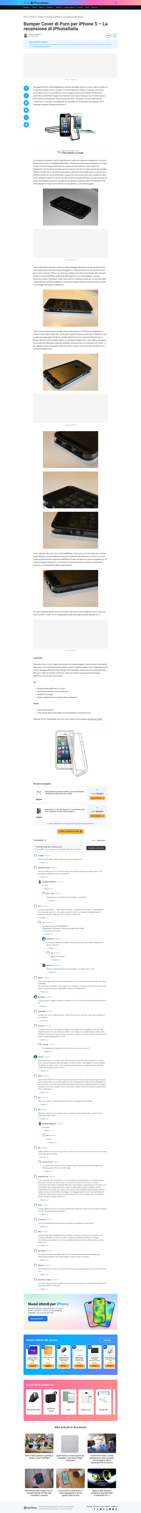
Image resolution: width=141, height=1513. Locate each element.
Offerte (94, 7)
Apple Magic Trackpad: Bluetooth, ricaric (94, 1359)
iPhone (26, 7)
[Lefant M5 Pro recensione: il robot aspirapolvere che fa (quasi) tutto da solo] (70, 1478)
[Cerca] (28, 2)
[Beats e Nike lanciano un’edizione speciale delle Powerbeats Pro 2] (102, 1478)
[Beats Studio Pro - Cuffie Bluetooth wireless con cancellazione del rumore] (110, 1350)
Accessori (32, 17)
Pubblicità (114, 1506)
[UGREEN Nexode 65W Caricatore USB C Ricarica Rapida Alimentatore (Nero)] (64, 1350)
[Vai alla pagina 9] (77, 1371)
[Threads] (107, 1509)
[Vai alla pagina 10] (79, 1371)
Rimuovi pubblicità (70, 79)
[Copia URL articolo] (26, 124)
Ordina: (94, 840)
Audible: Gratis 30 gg (48, 1358)
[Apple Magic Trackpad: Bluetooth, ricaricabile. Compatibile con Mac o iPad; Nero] (95, 1350)
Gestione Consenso (66, 1509)
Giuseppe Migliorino (34, 34)
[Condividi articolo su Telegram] (26, 110)
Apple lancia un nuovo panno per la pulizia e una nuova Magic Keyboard (70, 1457)
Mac (41, 7)
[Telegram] (110, 1509)
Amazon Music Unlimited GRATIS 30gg (32, 1359)
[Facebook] (94, 1509)
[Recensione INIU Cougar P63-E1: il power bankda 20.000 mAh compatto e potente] (39, 1478)
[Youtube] (100, 1509)
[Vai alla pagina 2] (65, 1371)
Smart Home (69, 7)
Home (26, 17)
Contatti (96, 1506)
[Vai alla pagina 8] (75, 1371)
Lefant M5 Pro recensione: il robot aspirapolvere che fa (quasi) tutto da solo (70, 1493)
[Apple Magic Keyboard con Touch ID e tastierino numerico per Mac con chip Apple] (79, 1350)
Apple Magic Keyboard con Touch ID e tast (79, 1359)
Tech (87, 7)
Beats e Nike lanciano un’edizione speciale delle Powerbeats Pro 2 (102, 1493)
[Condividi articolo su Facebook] (26, 88)
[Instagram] (104, 1509)
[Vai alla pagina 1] (62, 1371)
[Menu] (25, 2)
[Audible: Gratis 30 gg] (48, 1350)
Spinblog (49, 1507)
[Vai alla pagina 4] (68, 1371)
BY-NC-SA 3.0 (55, 1509)
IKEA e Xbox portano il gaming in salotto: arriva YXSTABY (39, 1456)
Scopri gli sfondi (36, 1319)
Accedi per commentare (96, 848)
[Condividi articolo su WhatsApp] (26, 117)
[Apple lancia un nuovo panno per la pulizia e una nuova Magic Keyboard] (70, 1443)
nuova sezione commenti (42, 46)
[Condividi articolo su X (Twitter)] (26, 95)
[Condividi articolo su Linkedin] (26, 103)
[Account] (116, 3)
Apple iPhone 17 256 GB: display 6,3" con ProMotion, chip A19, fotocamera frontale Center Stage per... (65, 810)
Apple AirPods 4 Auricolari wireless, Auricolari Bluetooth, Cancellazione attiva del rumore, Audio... (65, 793)
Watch (58, 7)
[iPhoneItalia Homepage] (39, 2)
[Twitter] (97, 1509)
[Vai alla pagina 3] (72, 1417)
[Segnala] (47, 862)
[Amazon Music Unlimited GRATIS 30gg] (33, 1350)
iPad (34, 7)
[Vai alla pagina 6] (72, 1371)
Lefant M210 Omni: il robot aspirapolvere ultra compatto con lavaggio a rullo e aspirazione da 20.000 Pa (101, 1459)
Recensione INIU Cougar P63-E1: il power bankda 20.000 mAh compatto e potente (39, 1493)
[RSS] (116, 1509)
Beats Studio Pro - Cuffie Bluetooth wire (110, 1359)
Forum (80, 7)
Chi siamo (89, 1506)
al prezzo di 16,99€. (95, 719)
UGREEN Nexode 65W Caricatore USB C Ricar (64, 1359)
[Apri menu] (50, 3)
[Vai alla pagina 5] (70, 1371)
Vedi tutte (107, 1340)
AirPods (49, 7)
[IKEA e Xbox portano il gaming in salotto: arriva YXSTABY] (39, 1443)
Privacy (107, 1506)
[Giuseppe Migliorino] (26, 36)
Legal (102, 1506)
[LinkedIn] (113, 1509)
